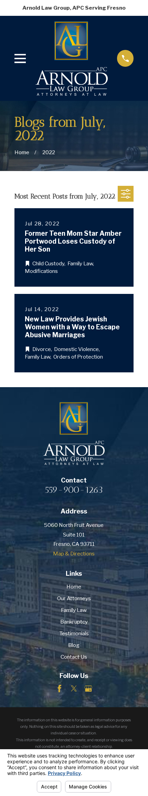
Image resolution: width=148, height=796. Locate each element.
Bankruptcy (74, 621)
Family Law (74, 610)
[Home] (71, 58)
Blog (74, 645)
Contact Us (74, 657)
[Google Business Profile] (88, 688)
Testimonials (74, 633)
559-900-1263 (74, 489)
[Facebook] (59, 688)
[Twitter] (74, 688)
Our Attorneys (74, 598)
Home (73, 586)
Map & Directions (74, 553)
